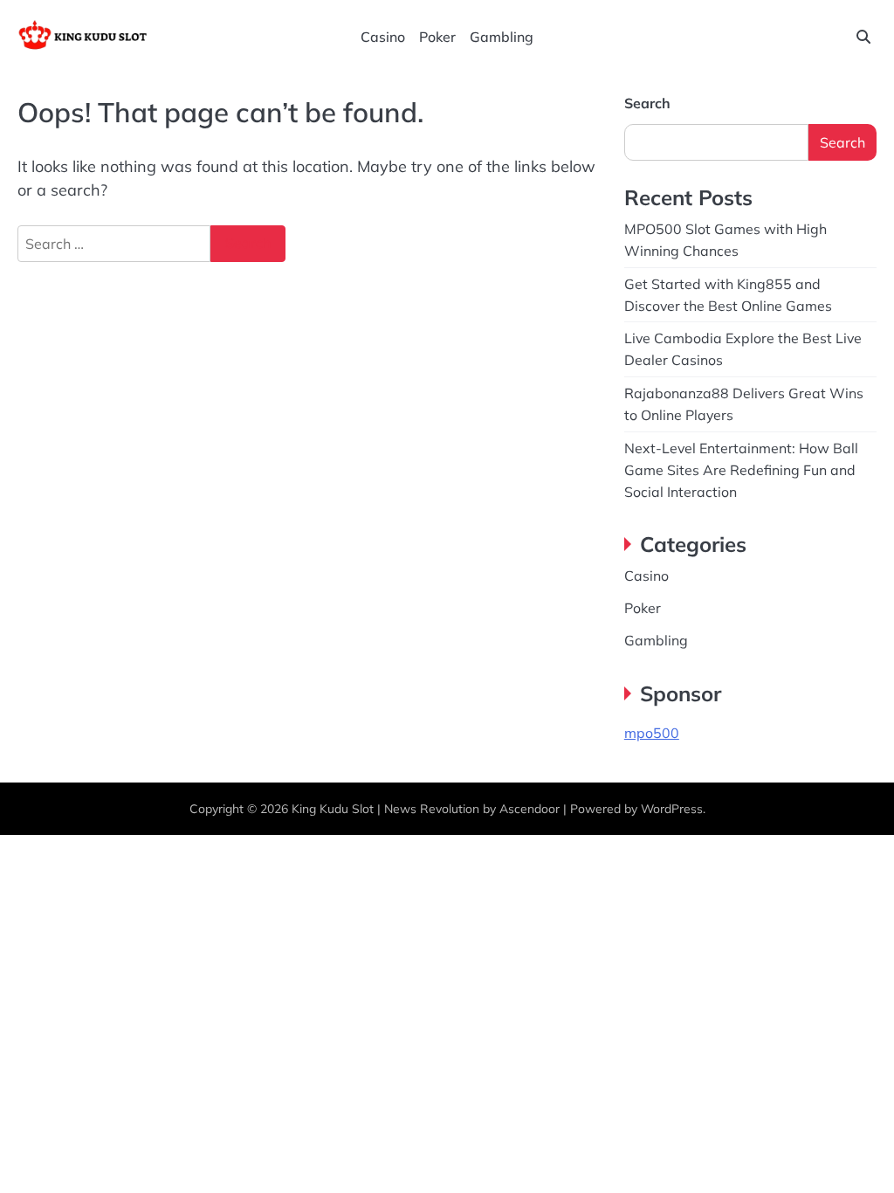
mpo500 (651, 732)
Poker (437, 36)
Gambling (501, 36)
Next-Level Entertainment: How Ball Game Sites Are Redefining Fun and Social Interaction (741, 469)
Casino (383, 36)
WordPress (672, 808)
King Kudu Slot (333, 808)
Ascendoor (529, 808)
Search (647, 103)
